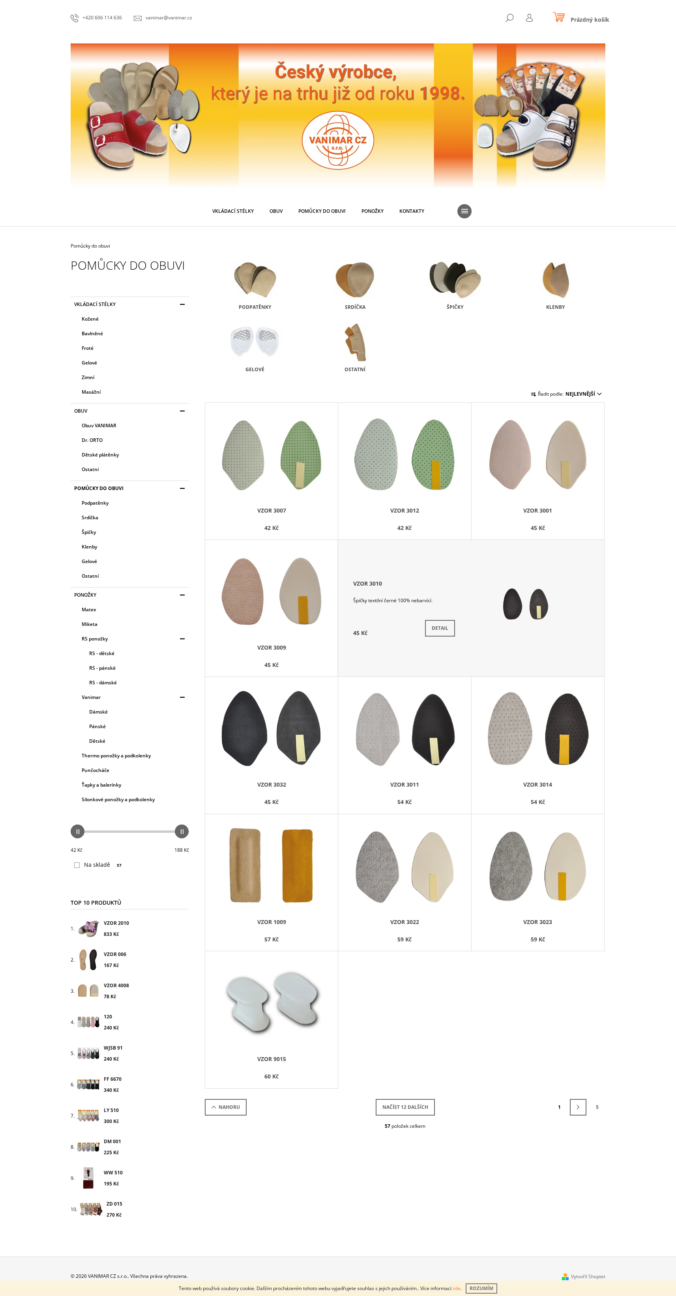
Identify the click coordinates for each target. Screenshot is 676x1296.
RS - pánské (102, 668)
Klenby (89, 546)
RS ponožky (95, 638)
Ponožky (85, 595)
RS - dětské (101, 653)
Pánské (97, 726)
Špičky (89, 532)
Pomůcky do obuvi (99, 488)
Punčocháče (95, 770)
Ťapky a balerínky (101, 784)
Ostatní (90, 469)
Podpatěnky (95, 503)
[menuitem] (233, 211)
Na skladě (103, 864)
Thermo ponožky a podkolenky (116, 755)
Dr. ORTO (92, 440)
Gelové (89, 362)
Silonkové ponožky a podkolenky (118, 799)
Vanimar (91, 697)
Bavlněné (92, 333)
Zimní (88, 377)
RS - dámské (103, 682)
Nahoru (229, 1107)
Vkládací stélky (95, 304)
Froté (88, 348)
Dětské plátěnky (100, 454)
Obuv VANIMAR (99, 425)
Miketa (89, 624)
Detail (440, 628)
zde (457, 1288)
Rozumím (481, 1288)
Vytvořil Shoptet (588, 1276)
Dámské (98, 711)
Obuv (80, 411)
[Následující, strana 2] (578, 1107)
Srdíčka (90, 517)
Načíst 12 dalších (405, 1107)
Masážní (91, 392)
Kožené (90, 319)
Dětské (97, 741)
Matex (89, 609)
